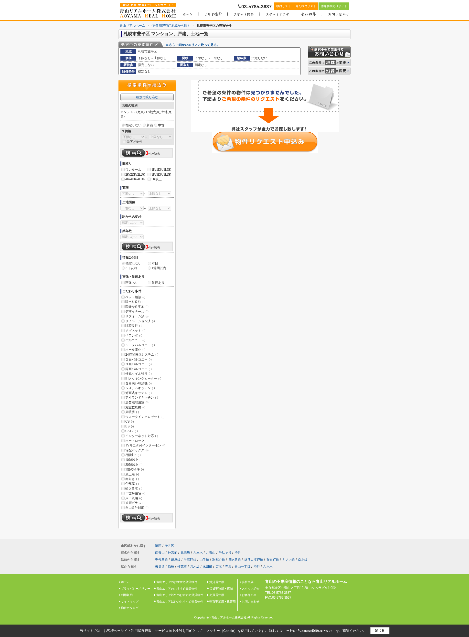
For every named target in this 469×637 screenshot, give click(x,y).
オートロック (137, 441)
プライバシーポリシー (135, 588)
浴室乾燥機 (135, 407)
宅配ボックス (137, 450)
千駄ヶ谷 (225, 552)
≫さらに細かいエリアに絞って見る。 (193, 45)
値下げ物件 (134, 142)
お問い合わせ (250, 601)
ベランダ (133, 335)
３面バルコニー (138, 364)
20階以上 (133, 465)
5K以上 (156, 179)
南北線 (303, 560)
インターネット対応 (141, 436)
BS (129, 426)
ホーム (125, 582)
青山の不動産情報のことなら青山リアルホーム (306, 581)
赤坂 (228, 566)
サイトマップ (130, 601)
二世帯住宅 (135, 493)
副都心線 (218, 560)
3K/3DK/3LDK (161, 174)
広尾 (218, 566)
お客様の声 (249, 595)
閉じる (379, 630)
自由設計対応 (137, 508)
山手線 (204, 560)
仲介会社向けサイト (334, 6)
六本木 (198, 552)
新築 (150, 125)
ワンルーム (133, 169)
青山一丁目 (242, 566)
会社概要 (248, 582)
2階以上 (133, 455)
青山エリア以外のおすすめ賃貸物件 (179, 595)
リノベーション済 (140, 321)
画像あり (131, 283)
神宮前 (172, 552)
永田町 (207, 566)
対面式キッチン (138, 393)
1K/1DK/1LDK (161, 169)
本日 (155, 263)
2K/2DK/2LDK (135, 174)
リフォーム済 (137, 316)
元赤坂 (185, 552)
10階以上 (133, 460)
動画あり (158, 283)
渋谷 (237, 552)
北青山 (210, 552)
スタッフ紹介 (250, 588)
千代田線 (161, 560)
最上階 (132, 474)
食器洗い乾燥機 (138, 383)
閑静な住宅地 (137, 306)
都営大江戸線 (253, 560)
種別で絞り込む (147, 97)
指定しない (133, 125)
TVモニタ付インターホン (145, 445)
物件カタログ (130, 608)
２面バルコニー (138, 359)
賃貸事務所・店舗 (221, 588)
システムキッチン (140, 388)
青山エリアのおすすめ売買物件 (176, 588)
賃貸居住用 (216, 582)
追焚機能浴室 (137, 402)
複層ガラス (135, 503)
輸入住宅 (133, 488)
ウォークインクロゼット (144, 417)
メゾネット (135, 330)
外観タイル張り (138, 373)
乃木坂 (195, 566)
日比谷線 (234, 560)
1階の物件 (134, 469)
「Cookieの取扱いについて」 (316, 631)
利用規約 (127, 595)
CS (129, 421)
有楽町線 (272, 560)
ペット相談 (135, 297)
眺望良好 (133, 326)
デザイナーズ (137, 311)
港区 (158, 546)
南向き (132, 479)
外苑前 (182, 566)
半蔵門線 (190, 560)
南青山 (160, 552)
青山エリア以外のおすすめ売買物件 (179, 601)
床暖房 (132, 412)
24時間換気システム (141, 354)
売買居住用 (216, 595)
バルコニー (135, 340)
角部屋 (132, 484)
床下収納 (133, 498)
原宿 (171, 566)
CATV (131, 431)
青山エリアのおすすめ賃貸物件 (176, 582)
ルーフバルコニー (140, 345)
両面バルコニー (138, 369)
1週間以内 (159, 268)
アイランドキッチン (141, 397)
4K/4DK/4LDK (135, 179)
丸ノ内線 (288, 560)
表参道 (160, 566)
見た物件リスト (306, 6)
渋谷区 (169, 546)
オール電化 (135, 349)
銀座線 (176, 560)
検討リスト (283, 6)
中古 (161, 125)
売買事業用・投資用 (222, 601)
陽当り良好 (135, 302)
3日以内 (131, 268)
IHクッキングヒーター (143, 378)
